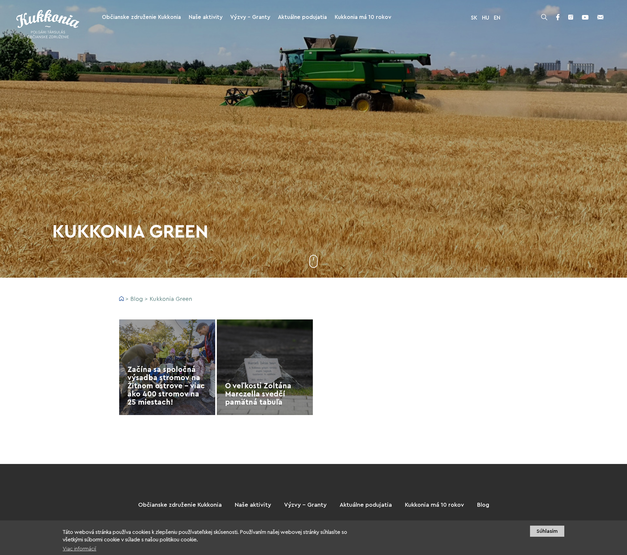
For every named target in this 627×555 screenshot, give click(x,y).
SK (474, 18)
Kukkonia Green (171, 299)
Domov (121, 298)
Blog (136, 299)
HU (485, 18)
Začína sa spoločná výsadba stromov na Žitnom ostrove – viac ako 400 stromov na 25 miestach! (166, 386)
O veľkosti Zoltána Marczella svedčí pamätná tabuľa (258, 394)
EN (497, 18)
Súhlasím (547, 531)
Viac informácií (79, 548)
